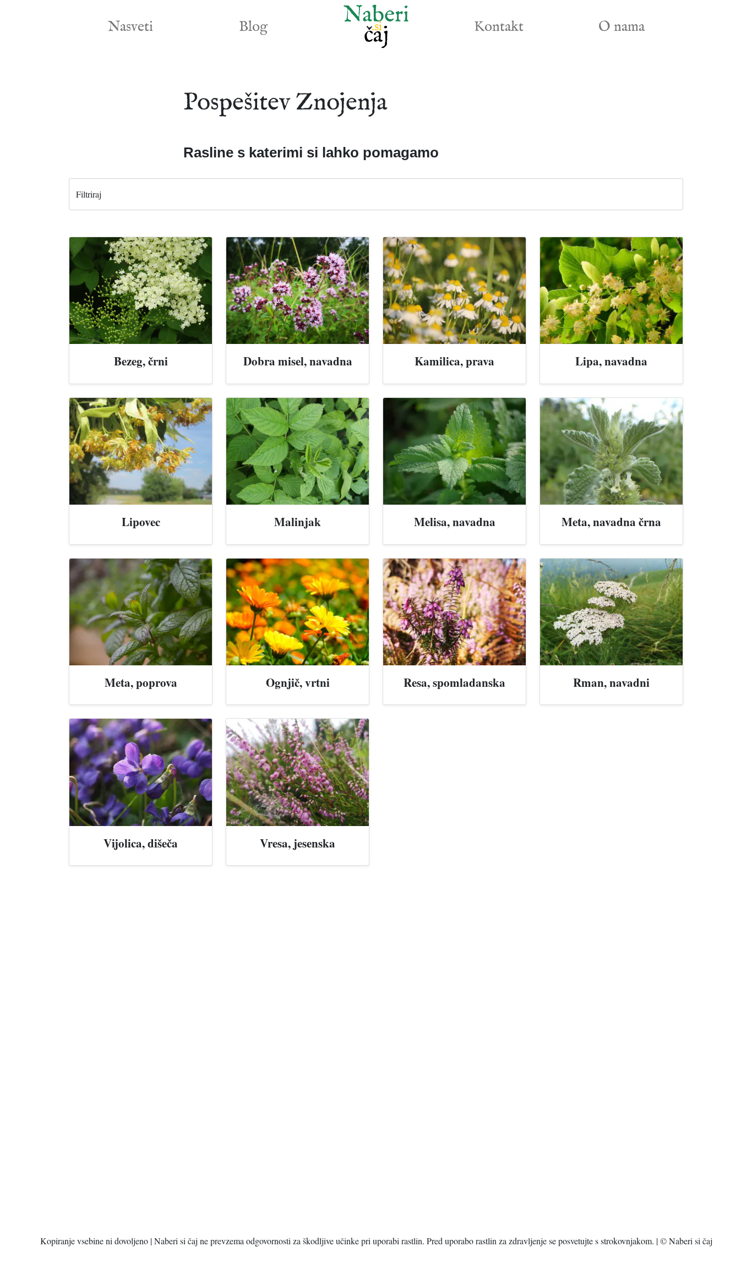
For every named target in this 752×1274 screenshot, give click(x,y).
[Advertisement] (376, 1054)
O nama (621, 27)
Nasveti (130, 27)
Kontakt (499, 27)
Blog (253, 27)
